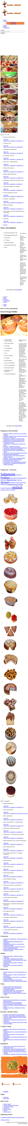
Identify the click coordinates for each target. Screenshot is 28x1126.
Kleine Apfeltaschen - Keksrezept (11, 460)
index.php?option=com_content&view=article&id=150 (13, 806)
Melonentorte (4, 480)
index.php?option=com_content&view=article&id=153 (13, 208)
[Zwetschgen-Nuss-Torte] (10, 784)
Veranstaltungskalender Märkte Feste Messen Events (12, 1117)
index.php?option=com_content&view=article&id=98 (13, 152)
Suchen (2, 33)
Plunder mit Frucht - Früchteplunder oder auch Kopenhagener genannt (13, 442)
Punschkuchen (8, 488)
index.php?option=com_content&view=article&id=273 (13, 920)
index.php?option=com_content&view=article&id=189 (13, 863)
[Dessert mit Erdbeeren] (10, 608)
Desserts (5, 1110)
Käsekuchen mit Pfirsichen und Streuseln (12, 979)
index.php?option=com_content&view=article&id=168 (13, 202)
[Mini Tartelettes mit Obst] (10, 622)
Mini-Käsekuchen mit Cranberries (11, 454)
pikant (4, 298)
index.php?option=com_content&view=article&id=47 (13, 831)
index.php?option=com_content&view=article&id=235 (13, 171)
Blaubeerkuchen (11, 480)
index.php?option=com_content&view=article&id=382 (13, 837)
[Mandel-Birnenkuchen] (10, 754)
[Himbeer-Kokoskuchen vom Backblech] (10, 710)
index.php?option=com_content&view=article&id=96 (13, 146)
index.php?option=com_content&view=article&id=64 (13, 908)
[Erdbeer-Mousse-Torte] (10, 520)
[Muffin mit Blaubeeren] (10, 593)
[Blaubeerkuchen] (10, 652)
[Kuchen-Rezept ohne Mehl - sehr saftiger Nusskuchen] (10, 578)
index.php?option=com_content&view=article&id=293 (13, 869)
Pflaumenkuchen (22, 478)
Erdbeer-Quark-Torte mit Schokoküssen (12, 986)
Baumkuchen (19, 474)
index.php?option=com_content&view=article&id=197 (13, 825)
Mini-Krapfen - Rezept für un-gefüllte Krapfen (14, 438)
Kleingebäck (6, 1108)
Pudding (5, 477)
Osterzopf (3, 488)
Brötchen (5, 299)
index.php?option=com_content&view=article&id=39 (13, 876)
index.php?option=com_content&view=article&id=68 (13, 857)
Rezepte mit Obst (7, 1109)
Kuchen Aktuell (7, 1104)
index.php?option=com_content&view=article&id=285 (13, 894)
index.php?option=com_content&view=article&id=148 (13, 882)
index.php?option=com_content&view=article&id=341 (13, 165)
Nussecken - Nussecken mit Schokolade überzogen (15, 447)
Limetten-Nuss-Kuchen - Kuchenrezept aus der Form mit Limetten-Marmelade (14, 947)
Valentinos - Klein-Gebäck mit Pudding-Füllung (14, 458)
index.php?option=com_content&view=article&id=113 (13, 140)
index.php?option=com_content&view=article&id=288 (13, 900)
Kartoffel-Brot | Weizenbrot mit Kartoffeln (13, 449)
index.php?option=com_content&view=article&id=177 (13, 189)
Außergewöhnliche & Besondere (10, 1105)
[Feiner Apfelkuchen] (10, 535)
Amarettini (12, 489)
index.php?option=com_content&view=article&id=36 (13, 819)
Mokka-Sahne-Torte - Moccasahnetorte (12, 991)
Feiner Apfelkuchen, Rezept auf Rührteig (12, 1003)
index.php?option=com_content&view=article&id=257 (13, 177)
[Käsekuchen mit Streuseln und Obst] (10, 666)
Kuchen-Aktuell (18, 289)
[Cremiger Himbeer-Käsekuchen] (10, 696)
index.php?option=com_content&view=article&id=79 (13, 222)
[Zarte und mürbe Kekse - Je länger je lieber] (10, 681)
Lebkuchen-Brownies (21, 482)
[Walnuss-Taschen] (10, 637)
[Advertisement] (14, 45)
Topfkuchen (19, 480)
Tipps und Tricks (7, 1111)
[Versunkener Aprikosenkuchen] (10, 564)
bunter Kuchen (18, 484)
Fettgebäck (3, 489)
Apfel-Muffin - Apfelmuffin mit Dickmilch (13, 958)
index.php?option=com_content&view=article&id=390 (13, 215)
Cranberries (10, 484)
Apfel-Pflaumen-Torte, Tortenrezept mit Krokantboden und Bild (12, 988)
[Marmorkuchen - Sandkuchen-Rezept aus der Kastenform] (10, 725)
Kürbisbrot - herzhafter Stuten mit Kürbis (12, 459)
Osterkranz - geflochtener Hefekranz (11, 446)
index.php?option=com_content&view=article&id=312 (13, 914)
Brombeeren (12, 482)
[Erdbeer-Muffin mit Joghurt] (10, 549)
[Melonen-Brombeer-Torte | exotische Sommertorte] (10, 740)
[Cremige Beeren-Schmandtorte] (10, 798)
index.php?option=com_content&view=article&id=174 (13, 850)
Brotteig (5, 302)
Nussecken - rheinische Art (9, 437)
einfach (17, 487)
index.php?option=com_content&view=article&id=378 (13, 196)
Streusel (5, 482)
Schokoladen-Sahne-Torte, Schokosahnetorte (13, 990)
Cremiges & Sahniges (8, 1106)
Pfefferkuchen (4, 484)
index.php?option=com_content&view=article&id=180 (13, 158)
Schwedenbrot (6, 300)
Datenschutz (6, 1098)
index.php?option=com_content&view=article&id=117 (13, 843)
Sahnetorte (8, 474)
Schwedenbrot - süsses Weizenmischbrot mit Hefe (14, 462)
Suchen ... (3, 30)
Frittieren (8, 489)
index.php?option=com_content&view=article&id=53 (13, 183)
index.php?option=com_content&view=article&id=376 (13, 888)
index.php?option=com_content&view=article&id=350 (13, 926)
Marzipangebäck (13, 478)
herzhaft (5, 296)
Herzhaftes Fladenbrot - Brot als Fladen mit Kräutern (15, 436)
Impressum (5, 1097)
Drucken (5, 224)
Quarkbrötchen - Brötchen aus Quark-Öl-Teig (13, 440)
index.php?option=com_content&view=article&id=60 (13, 932)
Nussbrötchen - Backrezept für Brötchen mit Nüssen (15, 453)
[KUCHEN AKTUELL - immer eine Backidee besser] (11, 1088)
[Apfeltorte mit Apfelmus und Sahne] (10, 769)
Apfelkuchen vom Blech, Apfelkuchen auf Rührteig (15, 981)
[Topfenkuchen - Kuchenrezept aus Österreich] (10, 505)
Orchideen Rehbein (5, 1119)
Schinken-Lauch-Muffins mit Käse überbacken (14, 1014)
